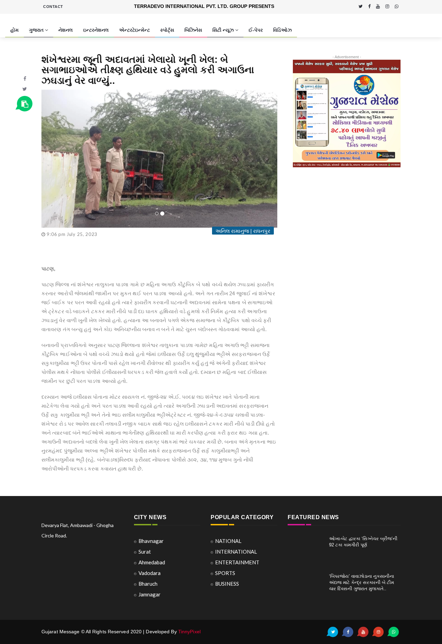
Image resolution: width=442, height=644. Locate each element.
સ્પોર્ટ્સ (167, 30)
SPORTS (225, 573)
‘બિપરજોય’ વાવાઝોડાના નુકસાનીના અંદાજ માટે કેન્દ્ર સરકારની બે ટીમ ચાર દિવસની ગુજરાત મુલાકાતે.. (361, 582)
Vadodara (149, 573)
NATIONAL (228, 541)
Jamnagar (149, 594)
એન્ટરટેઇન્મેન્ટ (134, 30)
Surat (144, 551)
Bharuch (147, 584)
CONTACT (53, 6)
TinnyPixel (189, 631)
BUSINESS (227, 584)
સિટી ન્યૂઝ (223, 30)
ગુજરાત (37, 30)
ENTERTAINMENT (237, 562)
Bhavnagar (151, 541)
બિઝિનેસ (193, 30)
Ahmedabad (151, 562)
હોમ (14, 30)
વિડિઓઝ (282, 30)
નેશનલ (65, 30)
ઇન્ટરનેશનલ (96, 30)
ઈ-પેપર (256, 30)
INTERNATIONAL (236, 551)
